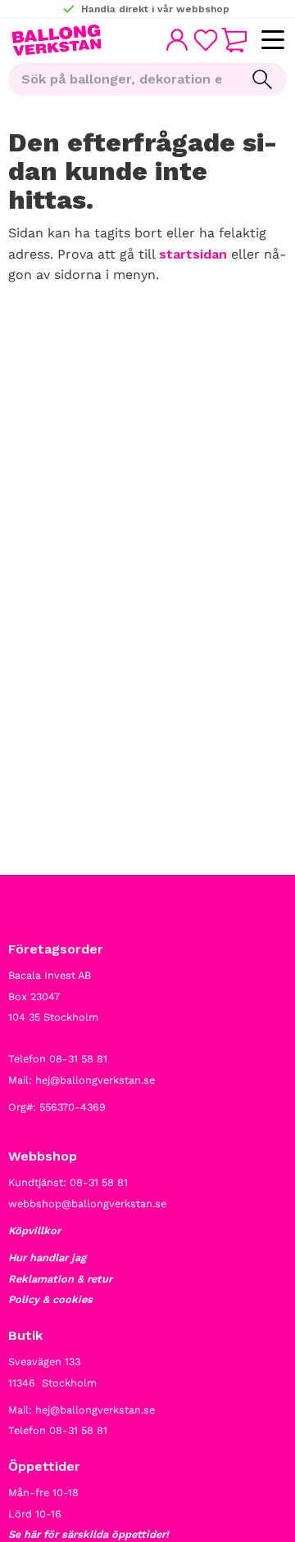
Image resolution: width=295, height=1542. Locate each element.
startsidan (193, 254)
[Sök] (262, 79)
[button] (272, 40)
